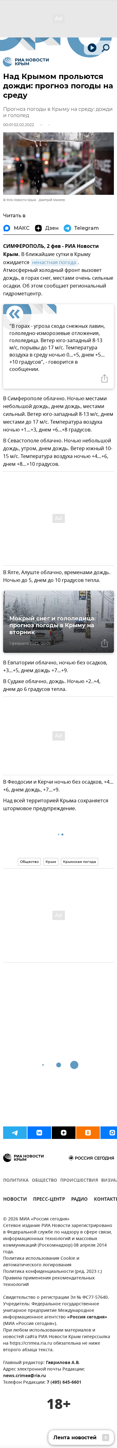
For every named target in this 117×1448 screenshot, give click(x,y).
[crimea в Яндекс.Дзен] (64, 1132)
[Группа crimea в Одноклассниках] (88, 1132)
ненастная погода (54, 262)
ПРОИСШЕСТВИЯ (79, 1180)
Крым (51, 861)
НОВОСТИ (15, 1200)
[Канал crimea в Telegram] (15, 1132)
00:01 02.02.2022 (18, 124)
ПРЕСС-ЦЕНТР (49, 1200)
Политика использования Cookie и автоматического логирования (41, 1262)
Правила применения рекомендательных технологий (49, 1281)
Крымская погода (79, 861)
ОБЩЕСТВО (44, 1180)
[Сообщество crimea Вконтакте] (39, 1132)
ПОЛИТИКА (16, 1180)
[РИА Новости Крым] (25, 62)
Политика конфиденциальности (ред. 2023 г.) (52, 1271)
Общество (29, 861)
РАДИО (79, 1200)
